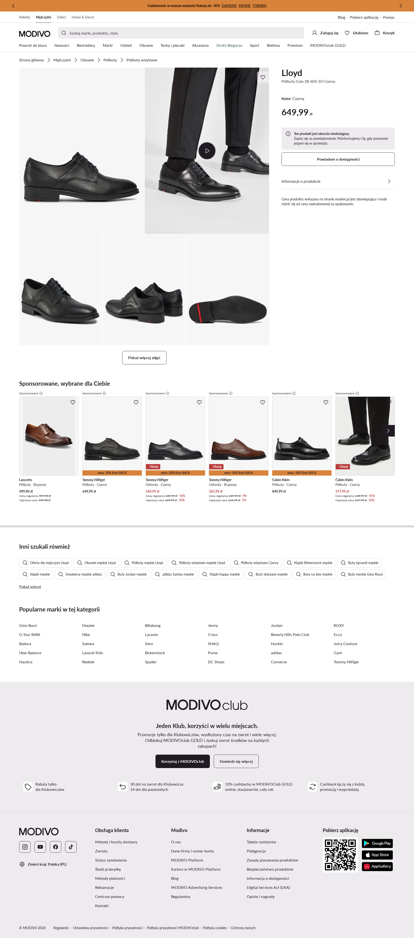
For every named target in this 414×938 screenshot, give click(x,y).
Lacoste (151, 634)
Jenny (213, 625)
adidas (276, 652)
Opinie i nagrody (261, 896)
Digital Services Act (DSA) (268, 887)
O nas (176, 841)
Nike (86, 634)
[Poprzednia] (13, 6)
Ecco (338, 634)
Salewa (88, 643)
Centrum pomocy (109, 896)
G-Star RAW (29, 634)
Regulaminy (180, 896)
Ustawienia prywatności (90, 928)
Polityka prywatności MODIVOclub (173, 928)
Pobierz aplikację (364, 17)
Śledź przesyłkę (108, 869)
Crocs (213, 634)
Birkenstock (155, 652)
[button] (81, 151)
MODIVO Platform (187, 860)
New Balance (30, 652)
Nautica (25, 661)
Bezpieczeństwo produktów (270, 869)
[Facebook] (55, 847)
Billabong (153, 625)
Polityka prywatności (127, 928)
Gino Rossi (28, 625)
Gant (338, 652)
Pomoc (389, 17)
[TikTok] (71, 847)
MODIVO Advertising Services (196, 887)
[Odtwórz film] (207, 151)
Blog (341, 17)
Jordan (276, 625)
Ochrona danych (243, 928)
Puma (213, 652)
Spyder (151, 661)
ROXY (339, 625)
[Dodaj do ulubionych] (263, 77)
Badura (25, 643)
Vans (149, 643)
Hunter (277, 643)
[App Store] (377, 855)
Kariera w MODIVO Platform (195, 869)
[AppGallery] (377, 866)
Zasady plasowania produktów (272, 860)
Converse (279, 661)
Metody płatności (110, 878)
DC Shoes (216, 661)
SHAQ (213, 643)
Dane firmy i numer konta (192, 851)
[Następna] (400, 6)
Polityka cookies (215, 928)
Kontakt (102, 905)
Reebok (88, 661)
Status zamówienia (111, 860)
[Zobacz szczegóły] (389, 181)
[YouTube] (40, 847)
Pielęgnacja (256, 851)
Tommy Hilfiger (346, 661)
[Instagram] (25, 847)
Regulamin (61, 928)
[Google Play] (377, 843)
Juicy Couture (345, 643)
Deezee (88, 625)
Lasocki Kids (92, 652)
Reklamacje (104, 887)
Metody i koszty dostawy (116, 841)
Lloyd (292, 72)
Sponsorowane (28, 393)
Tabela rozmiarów (261, 841)
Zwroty (101, 851)
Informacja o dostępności (268, 878)
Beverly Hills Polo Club (290, 634)
